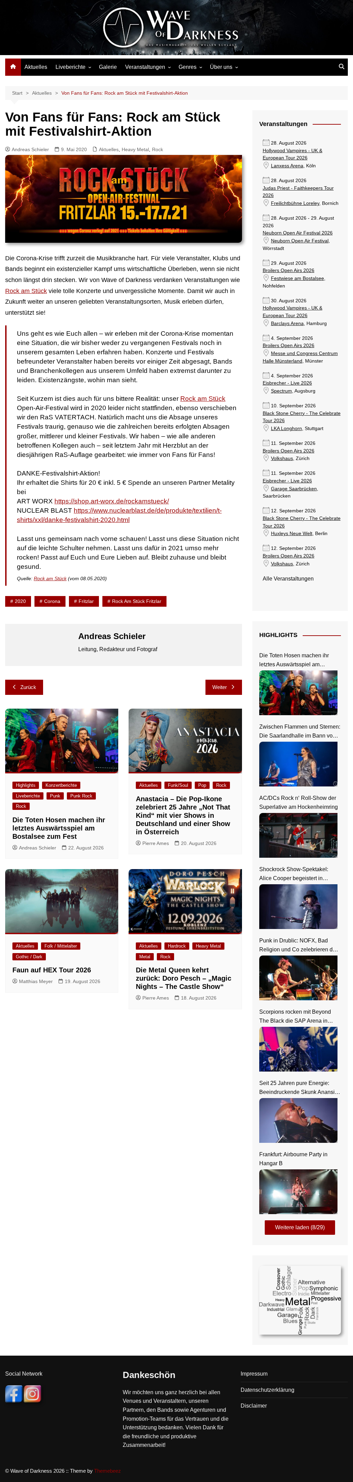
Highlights (26, 785)
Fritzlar (86, 601)
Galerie (108, 67)
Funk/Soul (178, 785)
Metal (144, 956)
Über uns (221, 67)
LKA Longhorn (286, 428)
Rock (157, 149)
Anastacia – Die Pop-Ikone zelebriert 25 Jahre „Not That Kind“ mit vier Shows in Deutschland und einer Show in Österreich (183, 815)
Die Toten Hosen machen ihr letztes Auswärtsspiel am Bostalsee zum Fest (58, 828)
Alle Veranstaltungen (288, 579)
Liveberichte (70, 67)
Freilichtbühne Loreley (295, 203)
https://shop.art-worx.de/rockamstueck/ (111, 501)
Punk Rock (81, 796)
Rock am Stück (26, 291)
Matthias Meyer (36, 981)
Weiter (219, 687)
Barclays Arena (287, 323)
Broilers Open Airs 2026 (288, 270)
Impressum (254, 1374)
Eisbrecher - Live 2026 (287, 383)
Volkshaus (282, 458)
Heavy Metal (135, 149)
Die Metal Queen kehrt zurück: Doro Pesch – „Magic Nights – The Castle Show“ (183, 978)
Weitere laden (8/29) (300, 1227)
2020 (20, 601)
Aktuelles (35, 67)
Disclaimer (254, 1406)
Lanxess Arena (287, 165)
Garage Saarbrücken (294, 488)
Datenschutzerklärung (267, 1390)
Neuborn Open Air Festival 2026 (298, 233)
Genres (187, 67)
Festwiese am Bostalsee (297, 278)
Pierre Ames (155, 843)
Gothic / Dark (29, 956)
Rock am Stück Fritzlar (136, 601)
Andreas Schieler (30, 149)
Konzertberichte (61, 785)
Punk (55, 796)
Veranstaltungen (145, 67)
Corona (52, 601)
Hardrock (177, 946)
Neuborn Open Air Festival (300, 240)
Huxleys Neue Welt (291, 533)
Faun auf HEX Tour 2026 (51, 970)
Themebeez (107, 1471)
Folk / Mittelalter (60, 946)
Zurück (28, 687)
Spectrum (281, 391)
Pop (202, 785)
